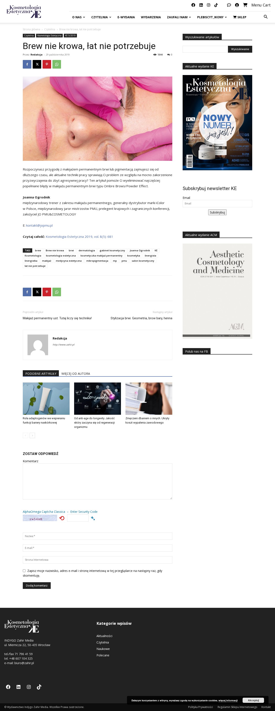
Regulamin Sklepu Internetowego (237, 707)
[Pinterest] (47, 64)
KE (156, 250)
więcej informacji (228, 700)
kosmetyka (133, 255)
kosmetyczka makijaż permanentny (101, 255)
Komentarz (30, 461)
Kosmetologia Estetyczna (49, 35)
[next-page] (32, 435)
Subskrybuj (217, 212)
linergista (150, 255)
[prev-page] (25, 435)
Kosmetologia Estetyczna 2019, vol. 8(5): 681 (79, 236)
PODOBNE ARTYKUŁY (40, 374)
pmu (124, 260)
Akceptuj (253, 700)
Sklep (241, 17)
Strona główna (31, 29)
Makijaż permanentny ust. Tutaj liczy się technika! (57, 318)
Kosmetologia (33, 255)
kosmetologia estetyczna (61, 255)
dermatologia (87, 250)
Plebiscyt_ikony (210, 17)
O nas (77, 17)
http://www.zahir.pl (63, 344)
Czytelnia (99, 17)
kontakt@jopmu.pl (39, 225)
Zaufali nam (177, 17)
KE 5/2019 (70, 35)
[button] (265, 17)
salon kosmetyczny (143, 260)
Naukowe (103, 649)
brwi (71, 250)
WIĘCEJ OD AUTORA (75, 374)
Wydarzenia (151, 17)
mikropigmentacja (97, 260)
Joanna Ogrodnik (140, 250)
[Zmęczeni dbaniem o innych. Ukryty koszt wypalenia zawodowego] (148, 398)
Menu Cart (261, 5)
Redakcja (37, 54)
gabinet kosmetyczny (112, 250)
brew (38, 250)
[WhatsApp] (56, 64)
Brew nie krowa (55, 250)
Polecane (102, 655)
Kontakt (266, 707)
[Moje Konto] (237, 5)
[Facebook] (27, 64)
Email (186, 198)
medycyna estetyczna (69, 260)
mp (115, 260)
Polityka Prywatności (201, 707)
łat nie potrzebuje (35, 265)
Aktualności (104, 636)
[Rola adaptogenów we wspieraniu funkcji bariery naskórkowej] (46, 398)
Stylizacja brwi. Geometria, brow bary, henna (141, 318)
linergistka (31, 260)
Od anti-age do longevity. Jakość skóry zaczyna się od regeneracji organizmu (94, 422)
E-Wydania (126, 17)
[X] (37, 64)
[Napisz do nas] (229, 5)
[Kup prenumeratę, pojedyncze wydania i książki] (245, 5)
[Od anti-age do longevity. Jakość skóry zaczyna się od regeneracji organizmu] (97, 398)
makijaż (46, 260)
